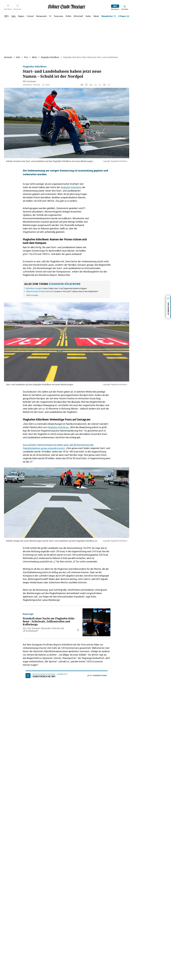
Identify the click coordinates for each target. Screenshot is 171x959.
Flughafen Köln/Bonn (50, 57)
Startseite (8, 57)
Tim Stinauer (31, 81)
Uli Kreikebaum (30, 630)
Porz (26, 57)
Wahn (34, 57)
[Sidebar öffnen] (6, 16)
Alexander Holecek (50, 628)
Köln (18, 57)
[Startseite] (66, 7)
